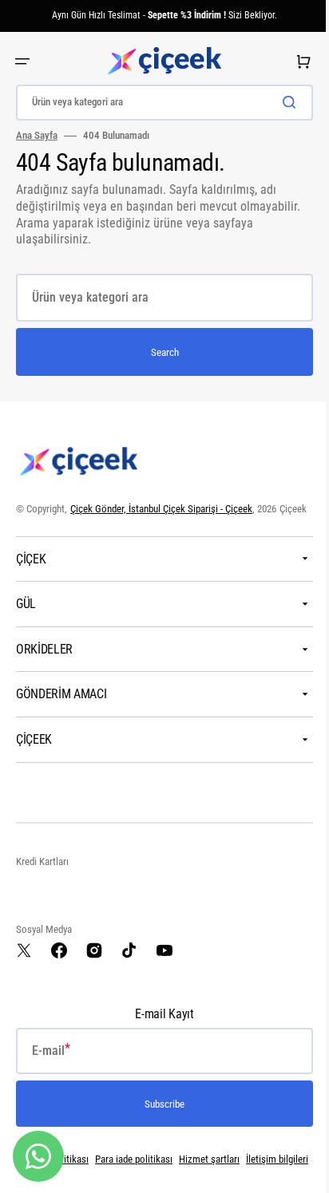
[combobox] (158, 102)
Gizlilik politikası (83, 1176)
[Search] (280, 102)
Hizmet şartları (238, 1176)
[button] (22, 61)
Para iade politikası (162, 1176)
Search (158, 352)
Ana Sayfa (36, 135)
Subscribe (159, 1120)
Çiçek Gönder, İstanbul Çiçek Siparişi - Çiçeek (161, 509)
